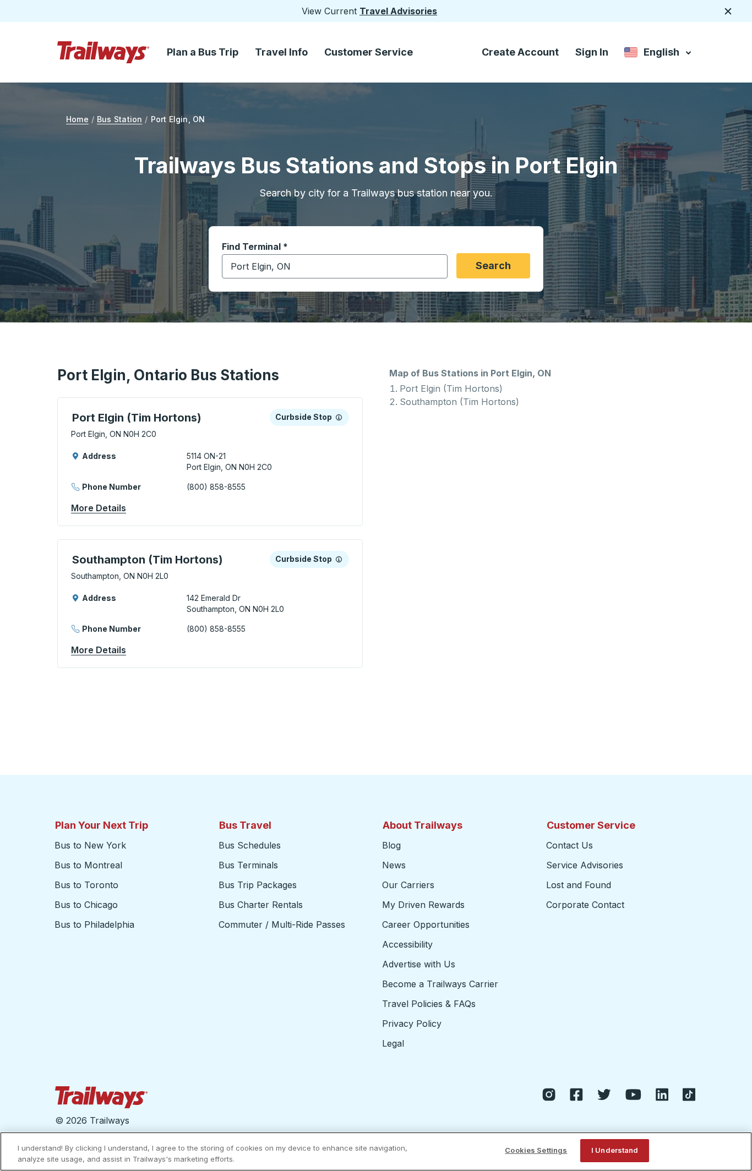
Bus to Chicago (86, 904)
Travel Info (281, 52)
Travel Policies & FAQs (429, 1003)
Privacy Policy (412, 1023)
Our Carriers (408, 884)
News (394, 865)
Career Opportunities (426, 924)
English (659, 54)
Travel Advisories (398, 11)
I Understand (615, 1150)
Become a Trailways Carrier (442, 983)
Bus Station (119, 119)
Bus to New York (90, 845)
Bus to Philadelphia (94, 924)
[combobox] (335, 266)
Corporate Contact (585, 904)
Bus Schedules (250, 845)
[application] (210, 461)
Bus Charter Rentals (261, 904)
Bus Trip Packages (258, 884)
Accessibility (407, 944)
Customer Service (368, 52)
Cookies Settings (536, 1150)
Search (493, 265)
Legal (393, 1043)
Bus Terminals (248, 865)
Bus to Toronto (86, 884)
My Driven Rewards (423, 904)
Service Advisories (584, 865)
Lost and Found (578, 884)
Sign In (591, 52)
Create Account (520, 52)
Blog (391, 845)
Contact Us (569, 845)
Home (77, 119)
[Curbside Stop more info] (339, 417)
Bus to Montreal (88, 865)
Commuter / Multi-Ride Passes (282, 924)
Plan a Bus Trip (202, 52)
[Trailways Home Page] (103, 52)
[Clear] (435, 266)
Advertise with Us (418, 964)
